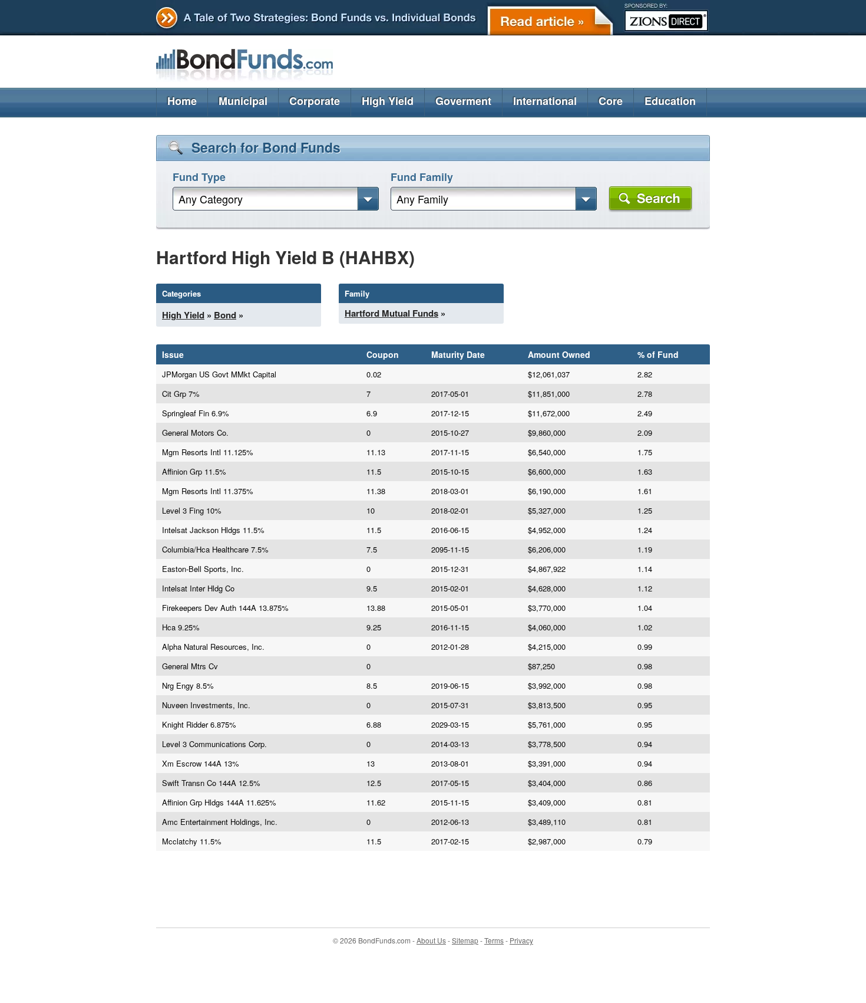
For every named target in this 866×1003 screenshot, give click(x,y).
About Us (431, 940)
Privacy (521, 940)
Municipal (243, 100)
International (545, 100)
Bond (225, 314)
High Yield (388, 100)
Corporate (314, 100)
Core (611, 100)
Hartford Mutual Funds (391, 313)
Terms (494, 940)
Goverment (463, 100)
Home (182, 100)
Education (670, 100)
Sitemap (465, 940)
